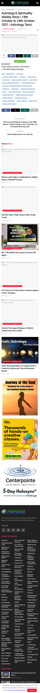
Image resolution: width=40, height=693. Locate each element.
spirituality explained (27, 89)
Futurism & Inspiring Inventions (18, 571)
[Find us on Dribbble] (23, 530)
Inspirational (19, 624)
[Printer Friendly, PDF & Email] (20, 61)
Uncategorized (32, 654)
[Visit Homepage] (20, 3)
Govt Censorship (18, 579)
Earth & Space (6, 653)
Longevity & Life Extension (19, 654)
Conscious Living (5, 617)
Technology (31, 645)
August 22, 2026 (6, 182)
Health (17, 602)
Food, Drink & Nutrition (19, 566)
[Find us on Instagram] (13, 530)
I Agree (32, 690)
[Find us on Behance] (18, 530)
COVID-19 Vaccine (5, 632)
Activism (4, 540)
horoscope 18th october (19, 80)
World (29, 662)
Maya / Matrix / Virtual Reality (32, 541)
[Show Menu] (2, 3)
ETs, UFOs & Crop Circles (19, 545)
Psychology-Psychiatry (31, 606)
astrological (10, 74)
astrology (20, 74)
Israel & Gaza (19, 638)
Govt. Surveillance (19, 588)
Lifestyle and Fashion (19, 645)
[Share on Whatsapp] (27, 55)
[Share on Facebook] (11, 55)
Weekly (29, 657)
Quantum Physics (30, 610)
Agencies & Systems (5, 548)
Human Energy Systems (19, 620)
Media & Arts (31, 545)
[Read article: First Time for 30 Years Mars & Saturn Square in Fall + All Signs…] (20, 274)
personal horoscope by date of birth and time (17, 86)
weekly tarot (33, 101)
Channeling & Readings (6, 606)
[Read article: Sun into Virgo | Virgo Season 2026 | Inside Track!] (20, 199)
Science (30, 628)
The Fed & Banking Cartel (32, 648)
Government (19, 576)
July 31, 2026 (5, 374)
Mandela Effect (20, 658)
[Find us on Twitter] (8, 530)
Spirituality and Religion (32, 638)
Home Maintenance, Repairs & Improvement (19, 611)
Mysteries (30, 569)
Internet (17, 626)
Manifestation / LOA (20, 661)
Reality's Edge (10, 9)
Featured (18, 558)
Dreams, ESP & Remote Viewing (7, 644)
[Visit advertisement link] (20, 396)
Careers (4, 600)
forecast (22, 77)
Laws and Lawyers (18, 641)
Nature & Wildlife (30, 575)
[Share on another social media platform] (35, 55)
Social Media (31, 635)
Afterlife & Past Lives (7, 544)
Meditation (31, 553)
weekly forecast (8, 98)
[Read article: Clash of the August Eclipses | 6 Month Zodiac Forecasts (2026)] (20, 312)
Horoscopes (19, 617)
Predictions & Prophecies (32, 596)
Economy (5, 658)
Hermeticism (32, 77)
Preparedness (32, 600)
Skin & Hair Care (31, 631)
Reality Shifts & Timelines (32, 614)
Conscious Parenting (5, 621)
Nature (29, 572)
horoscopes (33, 80)
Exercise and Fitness (19, 550)
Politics (30, 593)
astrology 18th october (10, 77)
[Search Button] (37, 3)
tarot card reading (28, 92)
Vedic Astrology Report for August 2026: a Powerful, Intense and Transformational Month (19, 368)
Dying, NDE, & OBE (6, 649)
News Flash (31, 579)
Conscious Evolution (5, 613)
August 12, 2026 (6, 295)
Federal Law (19, 560)
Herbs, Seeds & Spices (20, 605)
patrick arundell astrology (11, 83)
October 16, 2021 (22, 29)
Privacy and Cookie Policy (17, 690)
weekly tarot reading (9, 104)
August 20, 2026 (6, 220)
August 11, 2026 (6, 333)
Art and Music (6, 572)
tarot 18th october (14, 92)
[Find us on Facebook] (3, 530)
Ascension (5, 579)
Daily (3, 635)
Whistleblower (32, 660)
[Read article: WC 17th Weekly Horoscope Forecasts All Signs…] (20, 237)
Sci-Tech (30, 625)
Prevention (31, 602)
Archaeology (6, 569)
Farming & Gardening (18, 554)
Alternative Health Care (6, 552)
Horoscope (6, 80)
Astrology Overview (5, 586)
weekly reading (22, 101)
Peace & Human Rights (32, 582)
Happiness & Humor (19, 592)
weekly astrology (8, 95)
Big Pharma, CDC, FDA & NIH (7, 591)
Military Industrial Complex (30, 557)
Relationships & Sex (32, 621)
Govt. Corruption (18, 584)
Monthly (30, 566)
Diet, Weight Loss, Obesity (6, 639)
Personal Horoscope (28, 83)
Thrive (29, 652)
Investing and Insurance (19, 634)
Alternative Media (5, 557)
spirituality (14, 89)
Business (5, 597)
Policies (30, 590)
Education (5, 661)
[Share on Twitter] (19, 55)
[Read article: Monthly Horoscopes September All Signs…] (6, 675)
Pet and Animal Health (32, 586)
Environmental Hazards (19, 541)
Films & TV (18, 563)
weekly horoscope (21, 98)
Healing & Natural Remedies (18, 597)
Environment (6, 664)
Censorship (5, 602)
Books (4, 594)
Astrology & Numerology (23, 9)
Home (3, 9)
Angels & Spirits (5, 561)
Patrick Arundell (8, 29)
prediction (6, 89)
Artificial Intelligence (6, 575)
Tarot (4, 92)
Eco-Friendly (6, 656)
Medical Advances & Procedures (31, 549)
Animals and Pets (6, 565)
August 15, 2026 (6, 258)
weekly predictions (9, 101)
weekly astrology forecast (24, 95)
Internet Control (17, 630)
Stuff (29, 642)
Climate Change (7, 609)
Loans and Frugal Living (19, 650)
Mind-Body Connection (31, 563)
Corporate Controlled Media (5, 626)
